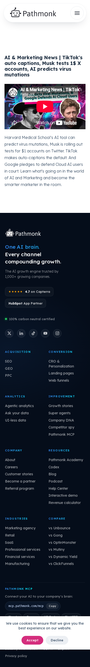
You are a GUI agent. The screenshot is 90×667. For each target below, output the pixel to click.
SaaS (9, 542)
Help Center (58, 488)
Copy (52, 606)
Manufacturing (17, 563)
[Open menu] (77, 13)
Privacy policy (16, 656)
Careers (11, 467)
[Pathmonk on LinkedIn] (21, 333)
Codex (53, 467)
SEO (8, 361)
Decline (57, 640)
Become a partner (20, 481)
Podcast (55, 481)
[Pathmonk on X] (9, 333)
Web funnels (58, 380)
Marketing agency (20, 528)
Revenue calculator (64, 502)
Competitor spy (61, 427)
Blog (52, 474)
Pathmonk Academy (65, 460)
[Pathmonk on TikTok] (33, 333)
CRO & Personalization (61, 363)
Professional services (22, 549)
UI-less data (15, 420)
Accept (32, 640)
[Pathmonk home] (24, 233)
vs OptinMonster (62, 542)
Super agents (59, 413)
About (10, 460)
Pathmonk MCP (61, 434)
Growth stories (60, 406)
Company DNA (61, 420)
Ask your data (17, 413)
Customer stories (19, 474)
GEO (9, 368)
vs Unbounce (59, 528)
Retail (9, 535)
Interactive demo (63, 495)
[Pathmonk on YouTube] (45, 333)
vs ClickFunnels (61, 563)
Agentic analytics (19, 406)
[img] (35, 13)
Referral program (19, 488)
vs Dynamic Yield (62, 556)
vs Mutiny (56, 549)
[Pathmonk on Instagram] (57, 333)
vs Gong (55, 535)
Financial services (20, 556)
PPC (8, 375)
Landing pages (61, 373)
